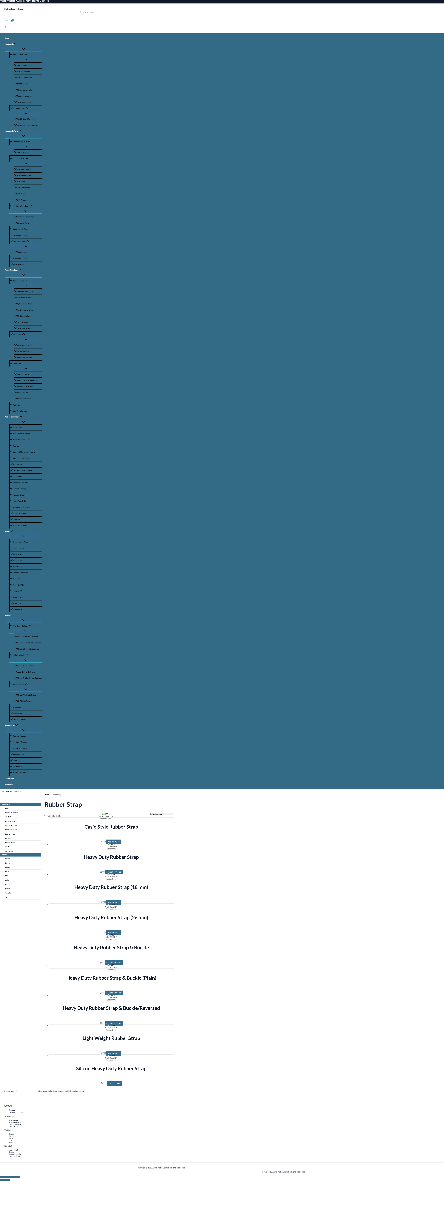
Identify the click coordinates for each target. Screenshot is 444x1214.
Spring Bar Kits (18, 585)
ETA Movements (23, 72)
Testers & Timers (19, 513)
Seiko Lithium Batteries (26, 666)
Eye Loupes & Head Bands (23, 470)
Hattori (7, 884)
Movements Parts (11, 131)
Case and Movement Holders (24, 452)
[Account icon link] (5, 27)
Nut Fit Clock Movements (26, 119)
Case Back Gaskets (24, 345)
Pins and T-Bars (19, 591)
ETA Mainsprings (23, 188)
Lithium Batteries (19, 655)
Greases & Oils (18, 754)
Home (7, 38)
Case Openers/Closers (21, 458)
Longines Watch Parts (21, 206)
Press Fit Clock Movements (27, 125)
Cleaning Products (19, 736)
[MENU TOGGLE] (23, 49)
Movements (9, 44)
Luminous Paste (19, 767)
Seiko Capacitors (19, 707)
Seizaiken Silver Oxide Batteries (29, 643)
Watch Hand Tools (20, 526)
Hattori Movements (24, 78)
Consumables (10, 725)
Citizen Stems (22, 152)
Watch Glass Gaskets (25, 357)
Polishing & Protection (21, 773)
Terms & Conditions (17, 1112)
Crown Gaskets (23, 351)
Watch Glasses (18, 281)
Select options (113, 872)
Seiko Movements (24, 102)
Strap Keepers (18, 609)
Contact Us (9, 784)
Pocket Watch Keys (20, 501)
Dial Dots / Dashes (20, 742)
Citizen (7, 859)
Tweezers (16, 519)
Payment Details (15, 1156)
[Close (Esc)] (17, 1177)
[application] (15, 44)
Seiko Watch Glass (24, 328)
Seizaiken (8, 893)
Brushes (16, 446)
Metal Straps (17, 554)
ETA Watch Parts (19, 159)
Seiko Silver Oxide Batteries (27, 637)
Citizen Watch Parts (20, 142)
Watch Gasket (18, 334)
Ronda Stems (22, 252)
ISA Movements (23, 84)
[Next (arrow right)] (7, 1180)
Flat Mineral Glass (24, 298)
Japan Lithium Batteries (26, 672)
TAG (6, 897)
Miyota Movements (24, 90)
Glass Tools (17, 477)
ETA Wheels (21, 200)
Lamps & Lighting (19, 489)
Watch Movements (20, 55)
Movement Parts (15, 1122)
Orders (11, 1152)
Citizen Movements (24, 65)
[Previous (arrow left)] (2, 1180)
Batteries (8, 615)
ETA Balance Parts (24, 169)
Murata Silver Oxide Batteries (28, 649)
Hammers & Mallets (20, 483)
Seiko (7, 880)
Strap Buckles (18, 597)
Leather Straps (18, 548)
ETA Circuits (21, 182)
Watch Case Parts (11, 270)
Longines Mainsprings (25, 217)
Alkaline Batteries (19, 684)
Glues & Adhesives (20, 748)
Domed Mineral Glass (25, 292)
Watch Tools (13, 1126)
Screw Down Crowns (25, 387)
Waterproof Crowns (24, 399)
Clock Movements (19, 108)
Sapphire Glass (23, 322)
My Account (13, 1150)
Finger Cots (17, 760)
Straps (7, 531)
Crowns (15, 364)
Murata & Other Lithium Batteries (29, 678)
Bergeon (8, 863)
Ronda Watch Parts (20, 241)
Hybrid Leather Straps (21, 542)
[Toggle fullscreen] (7, 1177)
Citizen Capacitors (20, 713)
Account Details (15, 1154)
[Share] (12, 1177)
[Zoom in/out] (2, 1177)
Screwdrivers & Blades (21, 507)
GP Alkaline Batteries (25, 701)
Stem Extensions (19, 264)
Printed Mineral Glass (25, 310)
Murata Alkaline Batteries (26, 695)
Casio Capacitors (19, 719)
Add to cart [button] (114, 842)
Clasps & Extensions (20, 573)
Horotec (8, 867)
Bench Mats (17, 428)
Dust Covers (17, 464)
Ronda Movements (24, 96)
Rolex (7, 871)
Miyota (7, 889)
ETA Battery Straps (24, 175)
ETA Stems (21, 194)
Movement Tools (19, 495)
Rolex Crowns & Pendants (27, 380)
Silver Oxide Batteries (21, 626)
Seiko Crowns (22, 393)
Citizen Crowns (23, 374)
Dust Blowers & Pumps (21, 434)
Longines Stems (23, 223)
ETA (6, 876)
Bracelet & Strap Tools (21, 440)
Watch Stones (18, 405)
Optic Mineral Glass (24, 304)
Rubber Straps (18, 567)
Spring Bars (17, 579)
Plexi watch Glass (24, 316)
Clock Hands (9, 778)
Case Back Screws (20, 411)
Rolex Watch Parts (20, 235)
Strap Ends (17, 603)
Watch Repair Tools (12, 417)
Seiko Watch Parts (20, 258)
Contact (12, 1110)
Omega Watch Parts (20, 229)
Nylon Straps (17, 560)
